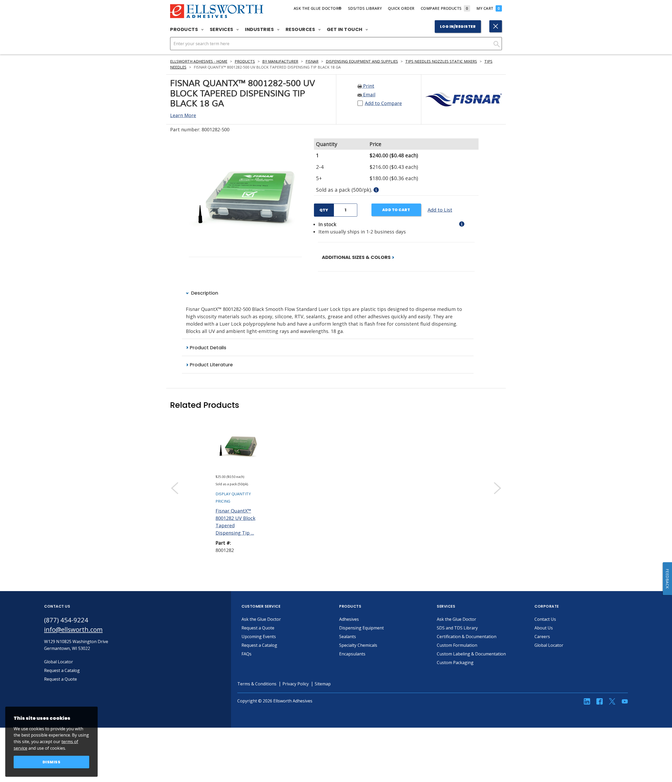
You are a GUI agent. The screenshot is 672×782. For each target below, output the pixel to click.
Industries (260, 29)
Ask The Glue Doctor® (318, 8)
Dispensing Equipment (361, 628)
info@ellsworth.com (73, 629)
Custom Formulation (457, 645)
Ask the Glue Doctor (261, 619)
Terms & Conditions (256, 684)
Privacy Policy (295, 684)
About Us (543, 628)
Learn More (183, 115)
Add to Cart (396, 209)
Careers (542, 636)
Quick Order (401, 8)
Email (368, 94)
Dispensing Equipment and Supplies (362, 61)
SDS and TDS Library (457, 628)
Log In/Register (458, 26)
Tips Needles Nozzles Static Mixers (441, 61)
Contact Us (545, 619)
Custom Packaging (455, 662)
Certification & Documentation (466, 636)
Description (204, 293)
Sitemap (323, 684)
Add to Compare (383, 103)
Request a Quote (258, 628)
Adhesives (349, 619)
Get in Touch (345, 29)
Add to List (440, 210)
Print (368, 86)
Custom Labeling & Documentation (471, 654)
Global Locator (548, 645)
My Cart (488, 8)
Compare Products (444, 8)
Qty (323, 210)
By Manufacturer (280, 61)
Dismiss (52, 762)
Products (184, 29)
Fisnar (312, 61)
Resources (301, 29)
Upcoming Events (259, 636)
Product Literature (210, 364)
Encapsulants (352, 654)
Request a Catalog (259, 645)
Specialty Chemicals (358, 645)
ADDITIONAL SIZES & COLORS (357, 257)
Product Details (207, 347)
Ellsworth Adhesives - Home (198, 61)
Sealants (347, 636)
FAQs (246, 654)
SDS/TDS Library (365, 8)
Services (222, 29)
